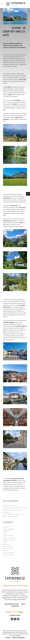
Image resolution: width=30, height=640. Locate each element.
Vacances (5, 40)
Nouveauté (6, 544)
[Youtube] (18, 619)
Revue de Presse (8, 546)
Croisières (6, 531)
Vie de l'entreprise (8, 555)
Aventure (5, 527)
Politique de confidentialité (18, 637)
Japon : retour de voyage (10, 516)
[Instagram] (15, 619)
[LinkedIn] (12, 619)
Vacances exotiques (8, 553)
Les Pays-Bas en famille (9, 505)
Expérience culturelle (9, 540)
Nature (5, 542)
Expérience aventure (9, 537)
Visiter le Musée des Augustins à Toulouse (15, 508)
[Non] (28, 634)
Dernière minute (8, 535)
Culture (5, 533)
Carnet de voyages (19, 38)
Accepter (8, 637)
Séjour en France (8, 548)
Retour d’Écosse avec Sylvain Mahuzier (14, 514)
